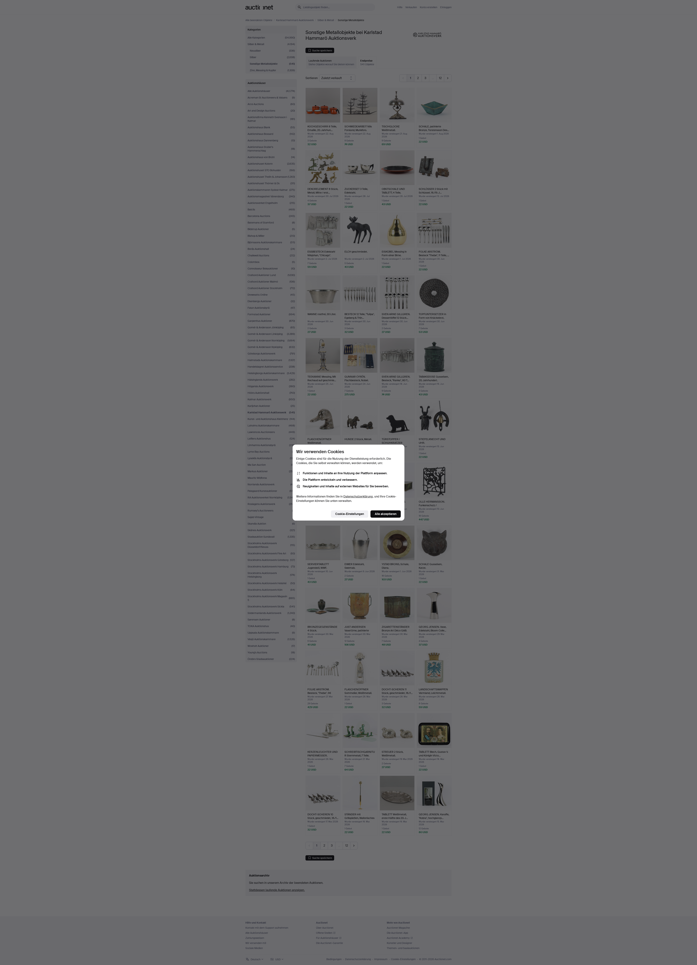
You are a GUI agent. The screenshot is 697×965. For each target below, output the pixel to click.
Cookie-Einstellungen (349, 514)
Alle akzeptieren (385, 514)
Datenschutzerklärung (358, 496)
